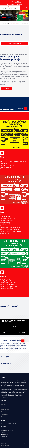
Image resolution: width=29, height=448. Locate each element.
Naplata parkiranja (5, 409)
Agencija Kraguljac (5, 445)
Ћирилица (13, 1)
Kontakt (2, 416)
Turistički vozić (4, 414)
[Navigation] (26, 7)
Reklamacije (3, 411)
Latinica (17, 1)
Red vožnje (3, 404)
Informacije (3, 406)
